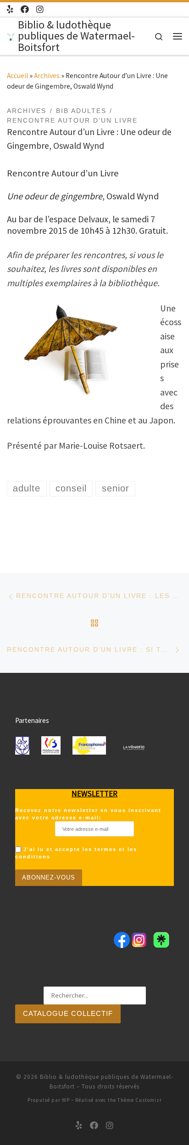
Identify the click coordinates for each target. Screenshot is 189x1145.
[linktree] (10, 9)
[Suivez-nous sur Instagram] (40, 9)
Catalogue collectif (68, 1013)
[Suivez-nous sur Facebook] (25, 9)
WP (66, 1100)
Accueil (17, 75)
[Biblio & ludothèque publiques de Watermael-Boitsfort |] (11, 35)
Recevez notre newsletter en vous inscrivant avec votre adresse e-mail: (88, 813)
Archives (47, 75)
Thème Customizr (139, 1100)
